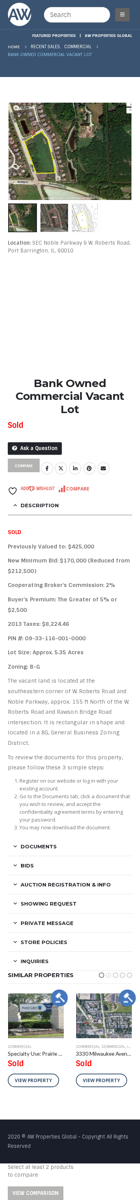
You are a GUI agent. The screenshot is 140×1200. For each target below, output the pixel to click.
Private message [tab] (47, 923)
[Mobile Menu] (122, 14)
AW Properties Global (108, 35)
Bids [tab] (27, 865)
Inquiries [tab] (35, 961)
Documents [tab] (39, 846)
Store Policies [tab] (44, 942)
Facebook (47, 468)
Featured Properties (54, 35)
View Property (33, 1080)
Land (64, 1046)
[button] (101, 975)
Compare (77, 488)
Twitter (61, 468)
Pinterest (89, 468)
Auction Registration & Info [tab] (66, 884)
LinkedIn (75, 468)
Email (103, 468)
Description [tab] (40, 505)
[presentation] (17, 151)
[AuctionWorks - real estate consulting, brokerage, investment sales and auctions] (19, 14)
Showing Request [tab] (49, 903)
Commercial (20, 1046)
